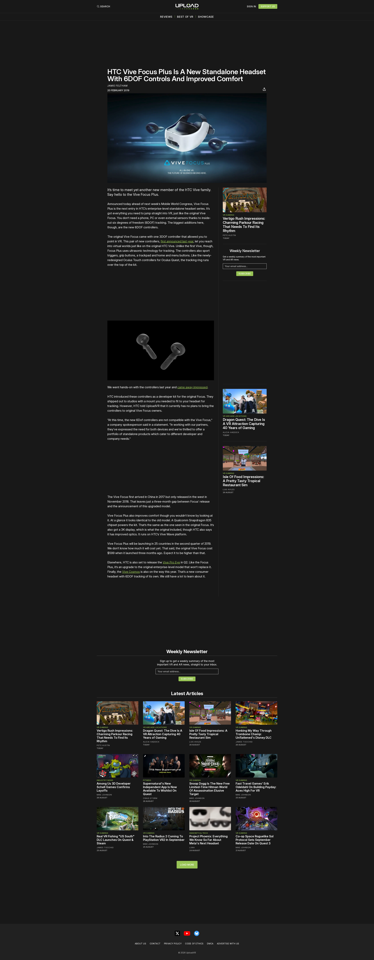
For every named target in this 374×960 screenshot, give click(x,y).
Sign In (251, 6)
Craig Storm (150, 798)
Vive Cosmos (131, 571)
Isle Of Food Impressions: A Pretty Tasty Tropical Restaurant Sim (243, 481)
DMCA (210, 943)
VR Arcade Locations (234, 416)
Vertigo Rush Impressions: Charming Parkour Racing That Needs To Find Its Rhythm (244, 224)
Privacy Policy (173, 943)
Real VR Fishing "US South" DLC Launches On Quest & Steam (115, 840)
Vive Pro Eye (171, 562)
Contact (155, 943)
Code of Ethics (194, 943)
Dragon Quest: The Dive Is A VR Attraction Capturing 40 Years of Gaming (244, 424)
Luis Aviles (229, 489)
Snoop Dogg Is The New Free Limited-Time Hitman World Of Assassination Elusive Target (209, 789)
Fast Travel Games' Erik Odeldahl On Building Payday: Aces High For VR (256, 787)
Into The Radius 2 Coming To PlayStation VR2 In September (164, 838)
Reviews (166, 16)
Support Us (268, 6)
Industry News (105, 780)
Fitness (147, 780)
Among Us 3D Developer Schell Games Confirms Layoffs (114, 787)
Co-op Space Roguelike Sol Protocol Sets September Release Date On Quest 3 (254, 840)
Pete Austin (229, 235)
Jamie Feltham (117, 85)
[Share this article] (264, 89)
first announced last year (177, 241)
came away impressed (192, 387)
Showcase (206, 16)
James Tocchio (244, 742)
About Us (140, 943)
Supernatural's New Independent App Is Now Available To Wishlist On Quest (160, 789)
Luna (192, 847)
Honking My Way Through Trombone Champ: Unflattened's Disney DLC (254, 734)
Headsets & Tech (198, 833)
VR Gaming (228, 215)
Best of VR (185, 16)
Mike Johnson (104, 794)
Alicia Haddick (231, 432)
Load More (187, 864)
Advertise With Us (228, 943)
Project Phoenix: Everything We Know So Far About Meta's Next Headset (208, 840)
